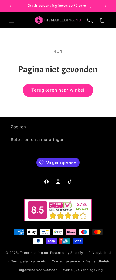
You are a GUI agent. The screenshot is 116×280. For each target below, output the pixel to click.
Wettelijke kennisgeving (83, 270)
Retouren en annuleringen (38, 139)
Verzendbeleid (98, 261)
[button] (11, 20)
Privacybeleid (99, 253)
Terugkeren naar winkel (57, 90)
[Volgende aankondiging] (106, 6)
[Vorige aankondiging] (10, 6)
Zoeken (18, 126)
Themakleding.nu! (34, 253)
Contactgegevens (66, 261)
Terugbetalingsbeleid (28, 261)
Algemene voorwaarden (38, 270)
